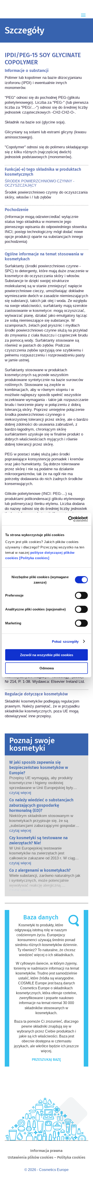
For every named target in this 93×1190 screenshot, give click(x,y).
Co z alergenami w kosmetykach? (39, 870)
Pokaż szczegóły (65, 641)
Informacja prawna (46, 1151)
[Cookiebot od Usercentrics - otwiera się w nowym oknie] (68, 519)
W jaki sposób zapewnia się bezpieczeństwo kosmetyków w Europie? (38, 767)
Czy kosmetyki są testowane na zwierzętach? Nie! (38, 840)
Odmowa (47, 668)
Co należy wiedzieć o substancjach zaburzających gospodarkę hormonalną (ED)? (41, 805)
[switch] (81, 595)
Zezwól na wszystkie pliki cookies (46, 655)
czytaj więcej (20, 793)
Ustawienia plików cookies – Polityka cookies (46, 1158)
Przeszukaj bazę (46, 1059)
